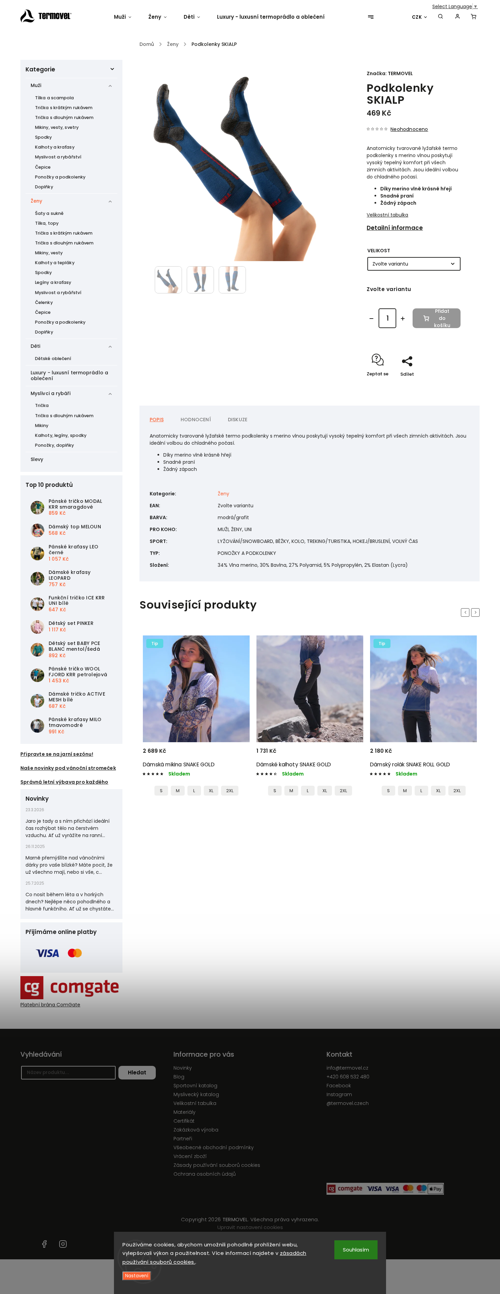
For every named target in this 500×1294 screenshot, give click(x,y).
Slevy (37, 459)
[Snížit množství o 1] (371, 319)
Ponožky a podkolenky (60, 177)
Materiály (184, 1112)
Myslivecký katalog (196, 1094)
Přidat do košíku (442, 318)
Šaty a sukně (49, 213)
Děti (35, 346)
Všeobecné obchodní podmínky (213, 1147)
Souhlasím (356, 1249)
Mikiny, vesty (49, 253)
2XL (229, 791)
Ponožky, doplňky (54, 445)
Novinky (182, 1068)
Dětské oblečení (53, 358)
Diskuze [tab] (237, 419)
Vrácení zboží (190, 1156)
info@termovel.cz (347, 1068)
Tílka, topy (47, 223)
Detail (236, 754)
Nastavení (136, 1276)
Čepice (43, 167)
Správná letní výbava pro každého (64, 782)
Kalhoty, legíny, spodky (60, 435)
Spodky (43, 137)
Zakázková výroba (195, 1129)
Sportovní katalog (195, 1085)
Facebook (339, 1085)
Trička (42, 405)
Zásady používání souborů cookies (216, 1165)
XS (390, 791)
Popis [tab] (157, 419)
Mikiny (42, 425)
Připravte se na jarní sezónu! (56, 754)
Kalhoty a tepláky (54, 263)
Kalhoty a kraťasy (54, 147)
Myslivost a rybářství (58, 157)
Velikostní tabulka (387, 214)
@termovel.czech (348, 1103)
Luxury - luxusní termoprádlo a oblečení (69, 375)
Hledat (137, 1072)
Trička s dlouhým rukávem (64, 117)
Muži (36, 85)
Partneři (182, 1138)
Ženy (36, 201)
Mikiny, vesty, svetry (57, 127)
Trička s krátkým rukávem (64, 107)
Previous (466, 612)
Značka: (390, 73)
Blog (178, 1076)
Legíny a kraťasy (53, 282)
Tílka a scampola (54, 98)
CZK (417, 17)
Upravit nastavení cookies (250, 1227)
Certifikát (184, 1121)
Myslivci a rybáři (50, 393)
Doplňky (44, 187)
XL (211, 791)
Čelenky (44, 302)
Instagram (339, 1094)
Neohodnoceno (409, 129)
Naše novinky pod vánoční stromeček (68, 768)
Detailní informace (395, 228)
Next (476, 612)
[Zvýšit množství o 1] (403, 319)
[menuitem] (127, 17)
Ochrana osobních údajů (204, 1174)
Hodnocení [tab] (196, 419)
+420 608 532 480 (348, 1076)
